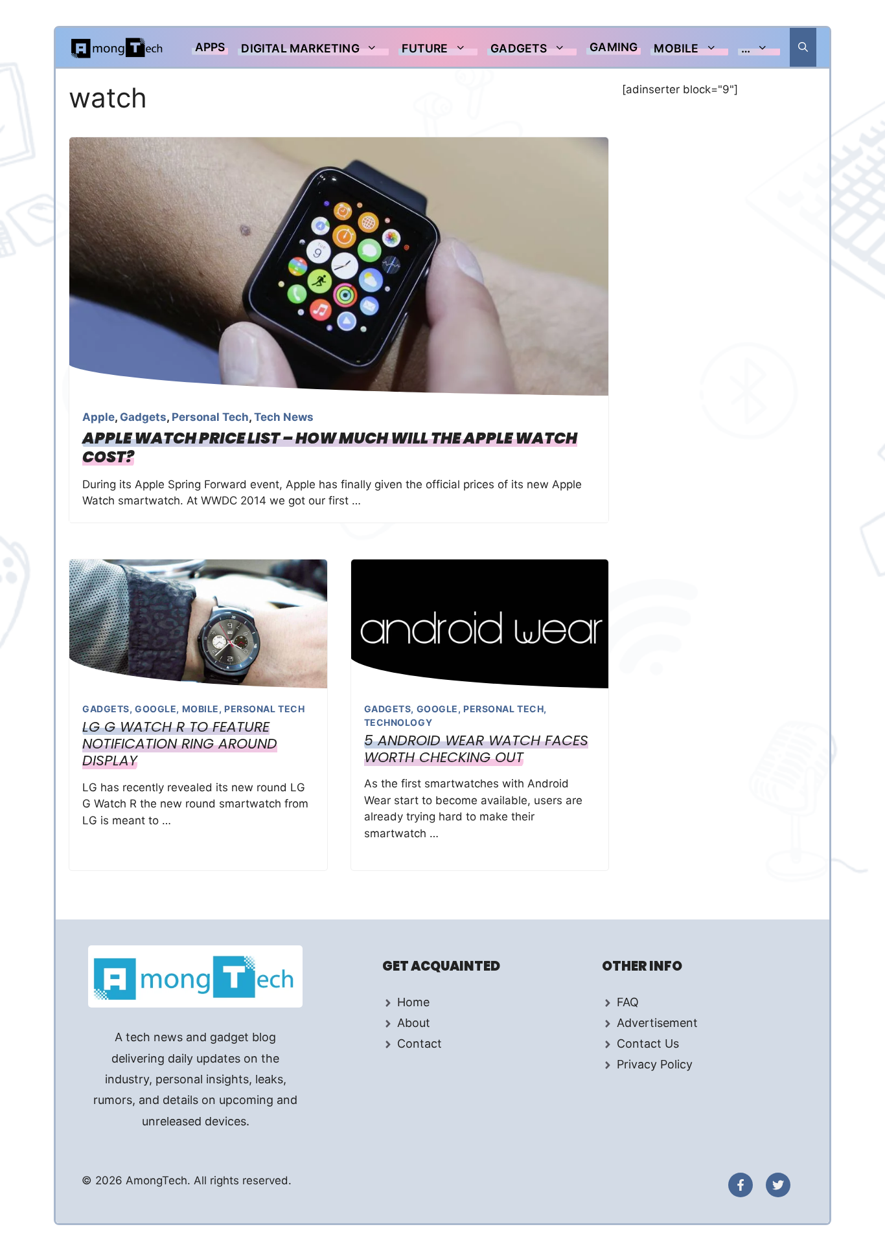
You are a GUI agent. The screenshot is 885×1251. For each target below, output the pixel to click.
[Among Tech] (118, 47)
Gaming (614, 47)
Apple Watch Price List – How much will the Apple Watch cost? (329, 447)
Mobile (676, 48)
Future (425, 48)
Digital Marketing (300, 48)
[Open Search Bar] (803, 47)
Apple (98, 417)
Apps (210, 47)
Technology (398, 722)
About (413, 1023)
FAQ (628, 1002)
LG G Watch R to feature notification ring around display (179, 744)
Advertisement (657, 1023)
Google (155, 708)
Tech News (284, 417)
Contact (419, 1043)
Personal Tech (210, 417)
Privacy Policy (655, 1064)
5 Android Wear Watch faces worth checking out (476, 748)
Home (413, 1002)
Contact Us (648, 1043)
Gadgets (518, 48)
